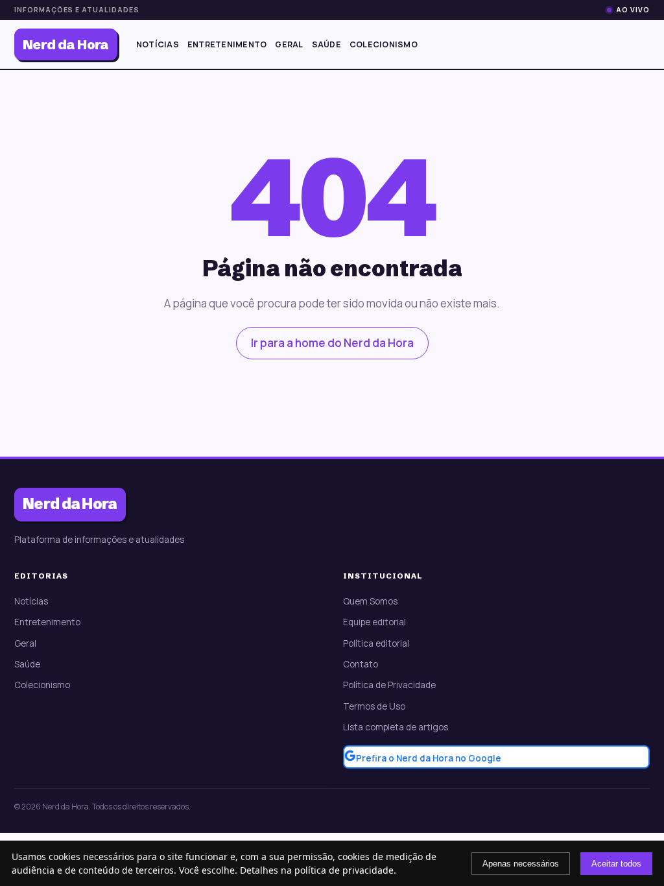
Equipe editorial (374, 622)
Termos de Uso (374, 706)
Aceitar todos (616, 863)
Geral (289, 44)
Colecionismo (384, 44)
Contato (360, 664)
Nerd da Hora (66, 44)
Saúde (326, 44)
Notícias (157, 44)
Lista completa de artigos (395, 727)
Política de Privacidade (389, 685)
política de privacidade (344, 870)
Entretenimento (227, 44)
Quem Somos (370, 601)
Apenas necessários (520, 863)
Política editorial (376, 643)
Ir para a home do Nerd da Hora (332, 342)
